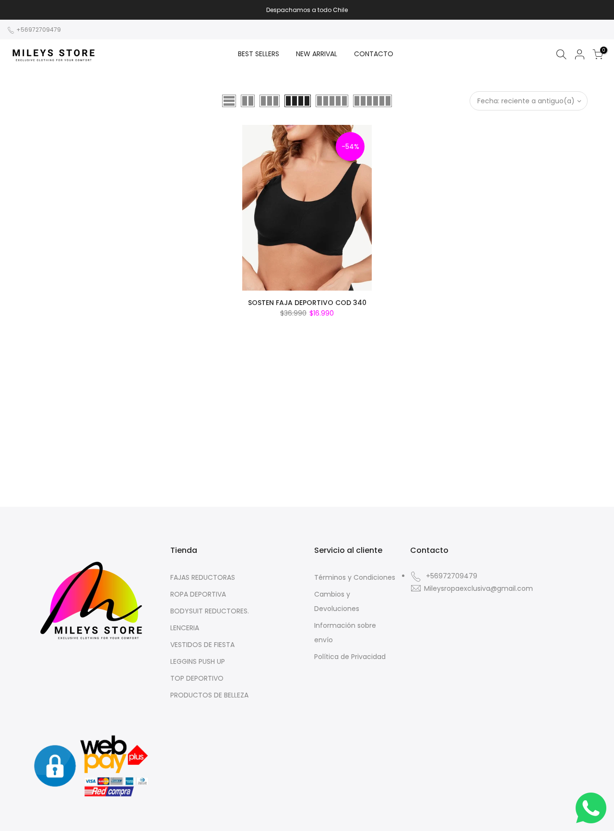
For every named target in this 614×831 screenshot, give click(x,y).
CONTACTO (373, 54)
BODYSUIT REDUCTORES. (209, 611)
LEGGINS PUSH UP (197, 661)
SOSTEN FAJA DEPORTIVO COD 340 (307, 302)
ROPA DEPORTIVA (198, 594)
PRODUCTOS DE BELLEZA (209, 695)
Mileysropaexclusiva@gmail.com (478, 588)
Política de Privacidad (350, 656)
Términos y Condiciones (354, 577)
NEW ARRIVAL (316, 54)
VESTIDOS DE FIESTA (202, 644)
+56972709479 (38, 29)
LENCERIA (184, 628)
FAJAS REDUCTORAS (202, 577)
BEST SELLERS (258, 54)
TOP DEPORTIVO (197, 678)
